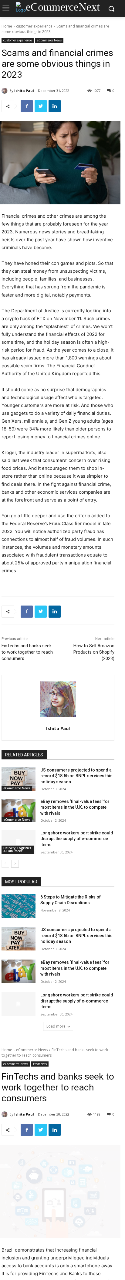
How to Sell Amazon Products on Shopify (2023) (93, 652)
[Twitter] (41, 106)
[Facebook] (27, 106)
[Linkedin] (55, 106)
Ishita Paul (24, 90)
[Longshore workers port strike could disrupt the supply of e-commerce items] (18, 842)
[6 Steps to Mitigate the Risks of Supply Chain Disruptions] (18, 906)
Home (7, 26)
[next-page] (15, 864)
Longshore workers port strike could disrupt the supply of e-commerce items (76, 838)
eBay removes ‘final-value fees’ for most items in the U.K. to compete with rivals (75, 807)
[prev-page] (5, 864)
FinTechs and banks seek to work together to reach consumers (27, 652)
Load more (56, 1026)
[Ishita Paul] (5, 91)
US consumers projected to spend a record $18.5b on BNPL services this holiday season (76, 776)
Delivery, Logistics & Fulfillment (17, 849)
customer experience (34, 26)
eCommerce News (49, 40)
